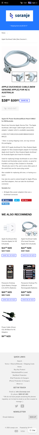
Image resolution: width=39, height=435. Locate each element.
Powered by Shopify (26, 427)
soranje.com (14, 427)
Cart (25, 3)
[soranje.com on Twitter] (16, 407)
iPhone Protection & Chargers (19, 381)
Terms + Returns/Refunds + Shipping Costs (19, 364)
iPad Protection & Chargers (19, 378)
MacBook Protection (19, 375)
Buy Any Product (19, 369)
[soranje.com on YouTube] (22, 407)
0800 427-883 (23, 394)
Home (3, 33)
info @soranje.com (23, 392)
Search (19, 361)
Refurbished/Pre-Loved (20, 372)
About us (19, 384)
